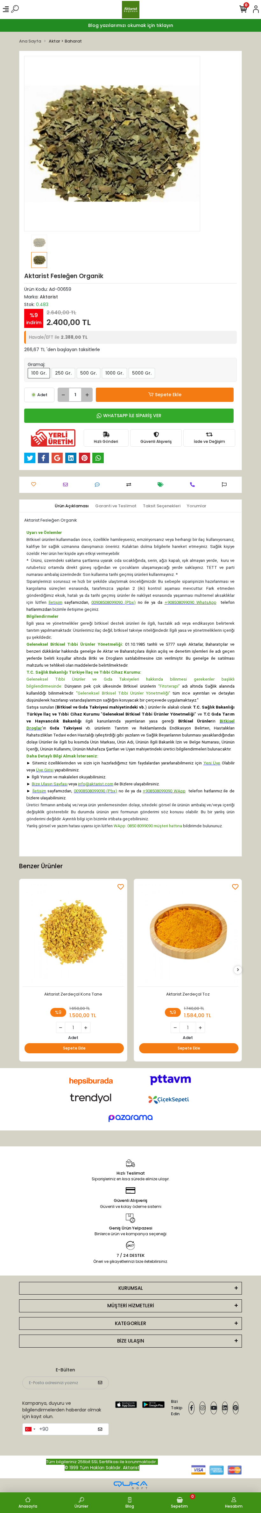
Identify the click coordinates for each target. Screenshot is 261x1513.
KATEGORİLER (130, 1323)
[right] (238, 970)
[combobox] (30, 1429)
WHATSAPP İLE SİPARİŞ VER (132, 415)
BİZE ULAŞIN (130, 1340)
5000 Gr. (142, 373)
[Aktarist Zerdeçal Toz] (187, 934)
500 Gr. (88, 373)
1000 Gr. (114, 373)
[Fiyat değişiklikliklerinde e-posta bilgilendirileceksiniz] (162, 485)
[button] (37, 143)
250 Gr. (63, 373)
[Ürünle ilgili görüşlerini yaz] (98, 485)
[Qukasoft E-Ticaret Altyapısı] (130, 1485)
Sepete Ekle (168, 394)
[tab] (72, 506)
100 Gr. (38, 373)
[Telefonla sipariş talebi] (194, 485)
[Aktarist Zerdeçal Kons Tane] (73, 934)
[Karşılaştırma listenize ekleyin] (130, 485)
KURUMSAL (130, 1288)
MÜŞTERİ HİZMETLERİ (130, 1305)
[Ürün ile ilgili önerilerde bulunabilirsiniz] (225, 485)
